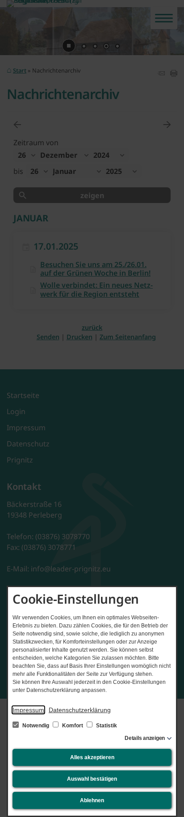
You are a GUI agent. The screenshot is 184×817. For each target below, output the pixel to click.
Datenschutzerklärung (80, 709)
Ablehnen (92, 800)
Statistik (106, 725)
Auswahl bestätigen (92, 779)
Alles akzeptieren (92, 757)
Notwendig (35, 725)
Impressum (28, 709)
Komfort (72, 725)
